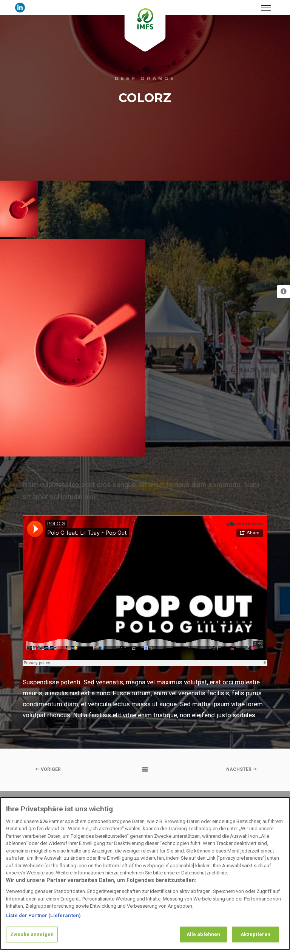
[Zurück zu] (145, 769)
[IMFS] (145, 18)
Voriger (50, 769)
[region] (145, 873)
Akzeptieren (255, 934)
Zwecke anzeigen (32, 934)
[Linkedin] (20, 7)
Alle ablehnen (204, 934)
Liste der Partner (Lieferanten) (43, 915)
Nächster (239, 769)
